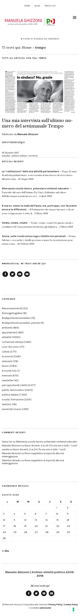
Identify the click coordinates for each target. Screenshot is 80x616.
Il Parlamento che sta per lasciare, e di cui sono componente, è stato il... (39, 210)
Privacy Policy (55, 604)
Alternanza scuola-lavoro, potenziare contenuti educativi (46, 441)
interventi (7, 361)
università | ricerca (11, 409)
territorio (33, 155)
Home (27, 6)
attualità (6, 155)
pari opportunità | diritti (14, 385)
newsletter (7, 380)
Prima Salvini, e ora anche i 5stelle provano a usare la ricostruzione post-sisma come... (39, 240)
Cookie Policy (71, 604)
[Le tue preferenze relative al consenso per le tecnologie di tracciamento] (73, 609)
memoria (7, 375)
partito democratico (13, 390)
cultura (5, 351)
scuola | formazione (12, 399)
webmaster (45, 608)
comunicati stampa (12, 342)
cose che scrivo (10, 346)
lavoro (5, 366)
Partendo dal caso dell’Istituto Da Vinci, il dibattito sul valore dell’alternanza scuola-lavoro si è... (35, 192)
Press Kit (50, 6)
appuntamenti (9, 332)
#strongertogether (12, 313)
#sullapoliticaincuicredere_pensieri (21, 322)
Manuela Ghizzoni (27, 134)
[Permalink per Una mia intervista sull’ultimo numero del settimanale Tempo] (40, 112)
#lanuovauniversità (12, 308)
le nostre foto (9, 370)
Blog (37, 6)
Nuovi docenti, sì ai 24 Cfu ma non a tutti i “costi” (51, 445)
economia (7, 356)
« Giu (5, 551)
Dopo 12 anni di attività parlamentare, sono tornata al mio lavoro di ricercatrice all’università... (39, 175)
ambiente (7, 327)
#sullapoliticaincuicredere (16, 318)
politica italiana (19, 155)
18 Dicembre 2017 (10, 152)
